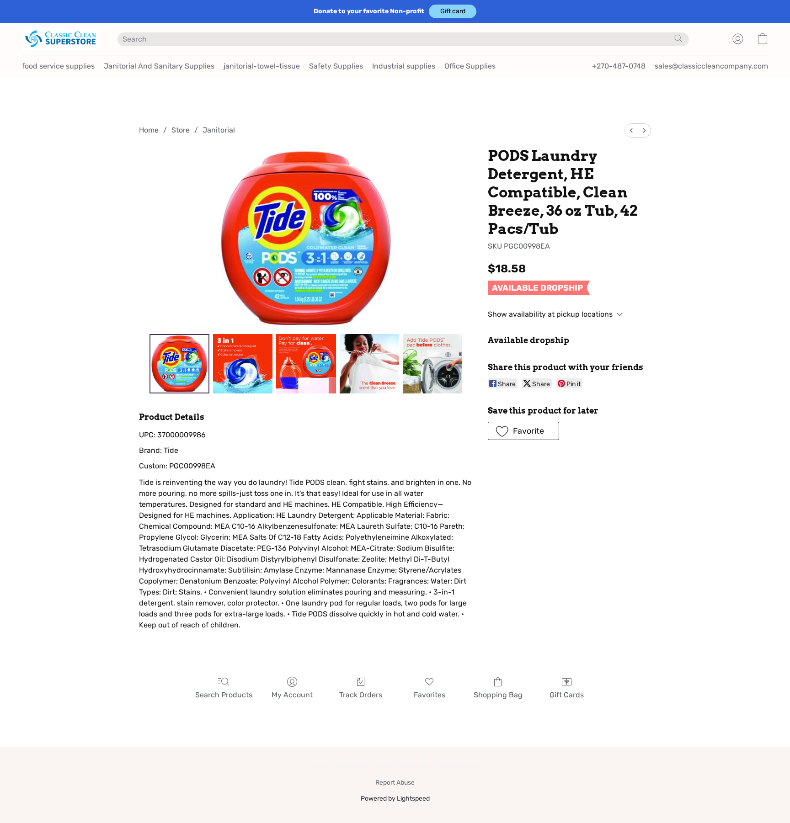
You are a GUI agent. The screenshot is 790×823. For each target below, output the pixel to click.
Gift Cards (567, 694)
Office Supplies (470, 66)
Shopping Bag (498, 694)
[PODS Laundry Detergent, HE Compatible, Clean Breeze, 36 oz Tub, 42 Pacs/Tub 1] (242, 363)
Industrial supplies (403, 66)
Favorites (429, 694)
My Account (292, 694)
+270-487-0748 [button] (619, 66)
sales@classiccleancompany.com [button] (711, 66)
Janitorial (219, 130)
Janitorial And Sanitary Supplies (159, 66)
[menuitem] (631, 130)
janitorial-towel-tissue (262, 66)
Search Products (223, 694)
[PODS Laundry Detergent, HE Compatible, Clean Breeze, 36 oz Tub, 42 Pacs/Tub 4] (432, 363)
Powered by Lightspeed (395, 798)
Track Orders (360, 694)
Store (180, 130)
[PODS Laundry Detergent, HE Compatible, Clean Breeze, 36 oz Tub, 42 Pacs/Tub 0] (179, 363)
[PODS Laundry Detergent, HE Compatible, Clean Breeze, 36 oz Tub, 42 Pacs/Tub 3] (369, 363)
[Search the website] (678, 38)
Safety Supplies (336, 66)
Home (149, 130)
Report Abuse (395, 782)
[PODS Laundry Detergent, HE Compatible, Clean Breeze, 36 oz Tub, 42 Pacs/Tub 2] (306, 363)
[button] (452, 11)
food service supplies (58, 66)
